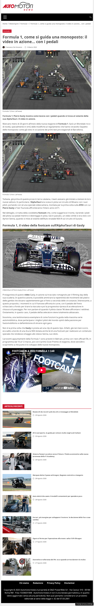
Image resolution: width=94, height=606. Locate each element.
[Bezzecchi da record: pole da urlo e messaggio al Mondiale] (17, 419)
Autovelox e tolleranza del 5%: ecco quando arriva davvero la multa (59, 559)
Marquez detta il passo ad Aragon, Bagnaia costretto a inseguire (58, 475)
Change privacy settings (84, 604)
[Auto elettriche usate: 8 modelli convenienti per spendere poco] (17, 503)
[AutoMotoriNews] (18, 6)
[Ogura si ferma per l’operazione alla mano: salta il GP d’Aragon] (17, 545)
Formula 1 (7, 31)
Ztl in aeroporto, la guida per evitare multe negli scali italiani (57, 433)
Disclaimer (69, 583)
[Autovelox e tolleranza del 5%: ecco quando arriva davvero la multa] (17, 567)
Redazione (38, 583)
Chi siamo (24, 583)
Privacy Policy (53, 583)
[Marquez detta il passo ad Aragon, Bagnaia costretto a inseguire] (17, 482)
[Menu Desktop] (5, 17)
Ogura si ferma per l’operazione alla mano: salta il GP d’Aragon (57, 538)
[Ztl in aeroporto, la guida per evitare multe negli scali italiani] (17, 440)
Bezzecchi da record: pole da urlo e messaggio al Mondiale (55, 412)
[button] (90, 17)
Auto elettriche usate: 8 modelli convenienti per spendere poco (57, 496)
